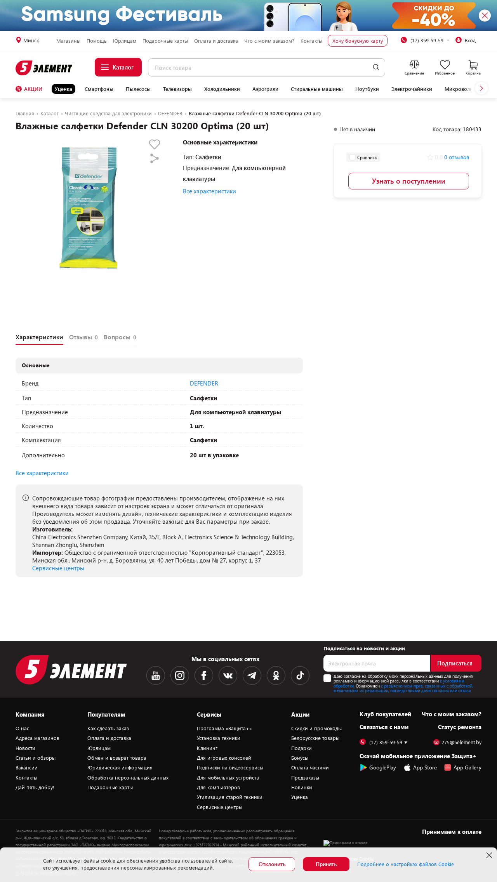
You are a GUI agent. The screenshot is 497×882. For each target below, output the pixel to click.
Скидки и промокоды (316, 728)
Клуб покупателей (385, 713)
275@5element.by (461, 742)
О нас (22, 728)
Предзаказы (305, 777)
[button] (481, 88)
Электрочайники (411, 89)
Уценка (63, 88)
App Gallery (467, 767)
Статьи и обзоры (36, 757)
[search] (376, 67)
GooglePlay (382, 767)
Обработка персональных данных (128, 777)
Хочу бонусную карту (357, 40)
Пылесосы (138, 89)
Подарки (301, 748)
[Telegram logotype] (252, 675)
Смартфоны (99, 89)
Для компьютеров (218, 787)
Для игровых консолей (224, 757)
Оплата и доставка (216, 40)
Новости (25, 748)
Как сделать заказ (108, 728)
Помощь (97, 40)
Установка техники (218, 737)
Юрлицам (124, 40)
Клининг (207, 748)
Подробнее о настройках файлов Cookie (405, 864)
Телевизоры (177, 89)
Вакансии (27, 767)
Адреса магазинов (37, 737)
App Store (425, 767)
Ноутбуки (367, 89)
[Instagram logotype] (179, 675)
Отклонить (272, 864)
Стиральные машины (317, 89)
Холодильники (222, 89)
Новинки (301, 787)
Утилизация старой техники (229, 796)
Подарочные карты (165, 40)
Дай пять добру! (35, 787)
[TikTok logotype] (300, 675)
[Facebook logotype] (204, 675)
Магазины (68, 40)
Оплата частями (310, 767)
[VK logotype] (228, 675)
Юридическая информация (120, 767)
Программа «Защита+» (224, 728)
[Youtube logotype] (155, 675)
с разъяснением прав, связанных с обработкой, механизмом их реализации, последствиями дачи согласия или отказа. (403, 688)
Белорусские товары (315, 737)
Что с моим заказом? (269, 40)
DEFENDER (204, 383)
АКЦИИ (33, 88)
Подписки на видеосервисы (230, 767)
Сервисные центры (58, 568)
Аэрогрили (265, 89)
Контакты (311, 40)
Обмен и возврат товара (116, 757)
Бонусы (299, 757)
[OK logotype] (276, 675)
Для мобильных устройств (228, 777)
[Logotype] (44, 68)
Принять (326, 864)
